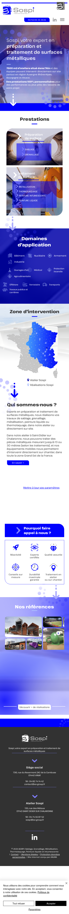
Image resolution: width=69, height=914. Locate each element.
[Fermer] (64, 885)
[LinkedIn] (54, 20)
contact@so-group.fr (34, 784)
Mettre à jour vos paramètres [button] (41, 487)
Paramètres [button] (34, 909)
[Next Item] (58, 633)
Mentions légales (29, 854)
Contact (15, 854)
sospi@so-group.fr (35, 819)
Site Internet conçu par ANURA (42, 857)
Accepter (51, 903)
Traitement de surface (26, 175)
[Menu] (62, 19)
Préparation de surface (34, 136)
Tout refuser (19, 903)
